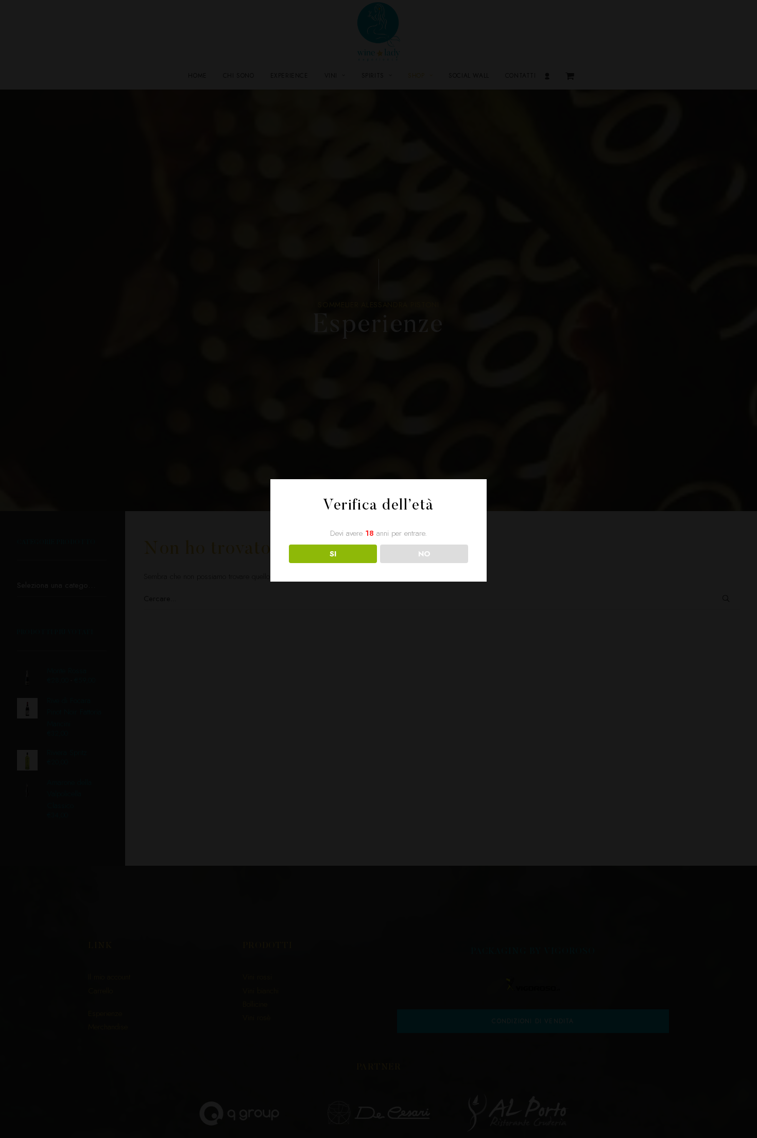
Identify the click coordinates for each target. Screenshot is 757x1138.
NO (424, 553)
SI (333, 553)
